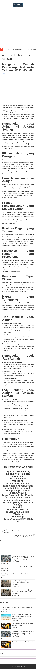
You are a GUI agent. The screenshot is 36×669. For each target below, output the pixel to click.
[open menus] (2, 5)
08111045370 (23, 70)
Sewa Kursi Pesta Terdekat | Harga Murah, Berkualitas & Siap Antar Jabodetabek (22, 591)
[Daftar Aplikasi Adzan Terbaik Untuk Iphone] (6, 644)
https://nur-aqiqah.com (18, 483)
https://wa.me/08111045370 (18, 520)
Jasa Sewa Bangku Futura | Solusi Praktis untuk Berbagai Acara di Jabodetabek (22, 582)
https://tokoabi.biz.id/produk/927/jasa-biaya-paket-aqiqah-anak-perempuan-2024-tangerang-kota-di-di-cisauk (18, 500)
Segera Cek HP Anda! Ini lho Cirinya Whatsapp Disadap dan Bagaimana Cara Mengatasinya (22, 616)
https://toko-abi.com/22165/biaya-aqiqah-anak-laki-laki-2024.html (18, 511)
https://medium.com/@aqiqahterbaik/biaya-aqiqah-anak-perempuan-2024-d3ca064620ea (17, 489)
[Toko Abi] (18, 4)
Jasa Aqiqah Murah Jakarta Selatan (13, 531)
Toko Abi (22, 666)
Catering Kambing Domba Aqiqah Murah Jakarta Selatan (22, 535)
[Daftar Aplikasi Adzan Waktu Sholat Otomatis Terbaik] (6, 626)
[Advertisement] (18, 28)
